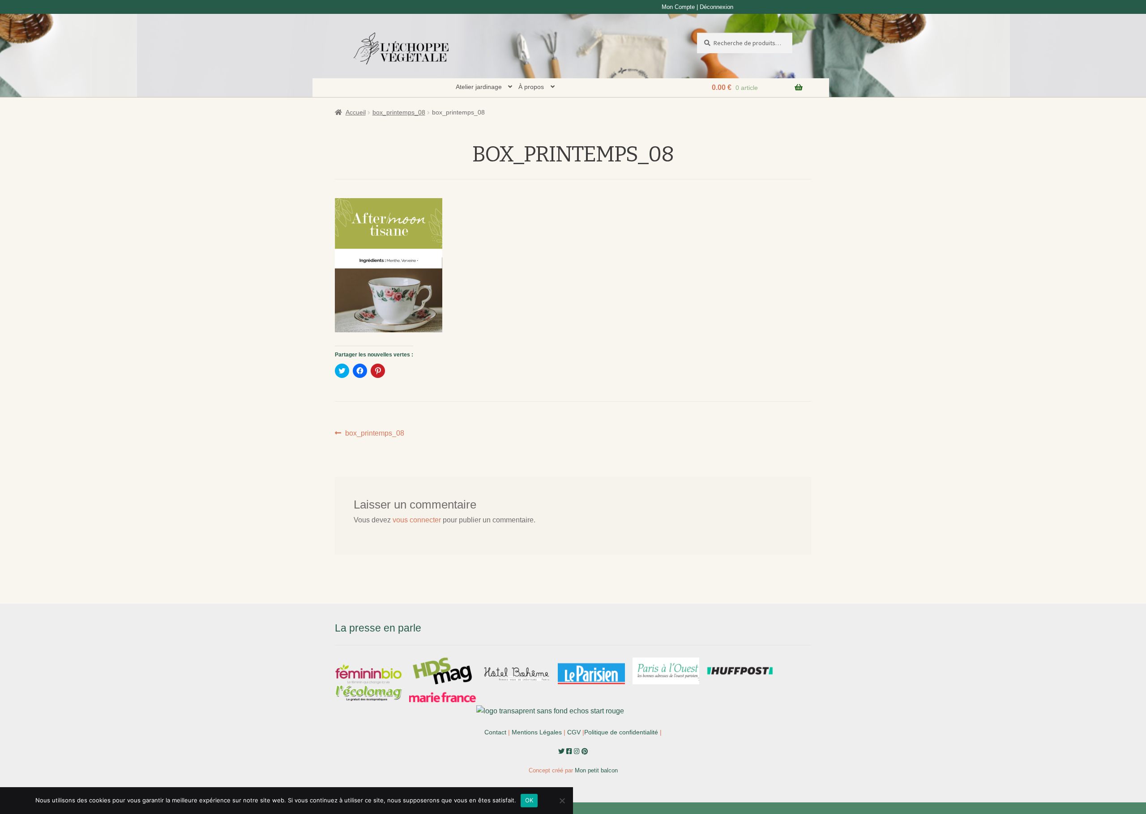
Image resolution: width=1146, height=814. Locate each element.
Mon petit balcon (596, 770)
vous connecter (417, 520)
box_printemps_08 (398, 112)
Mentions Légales (537, 732)
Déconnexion (716, 7)
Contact (495, 732)
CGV (574, 732)
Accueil (356, 112)
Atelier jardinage (479, 86)
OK (529, 800)
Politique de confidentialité (621, 732)
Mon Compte (678, 7)
